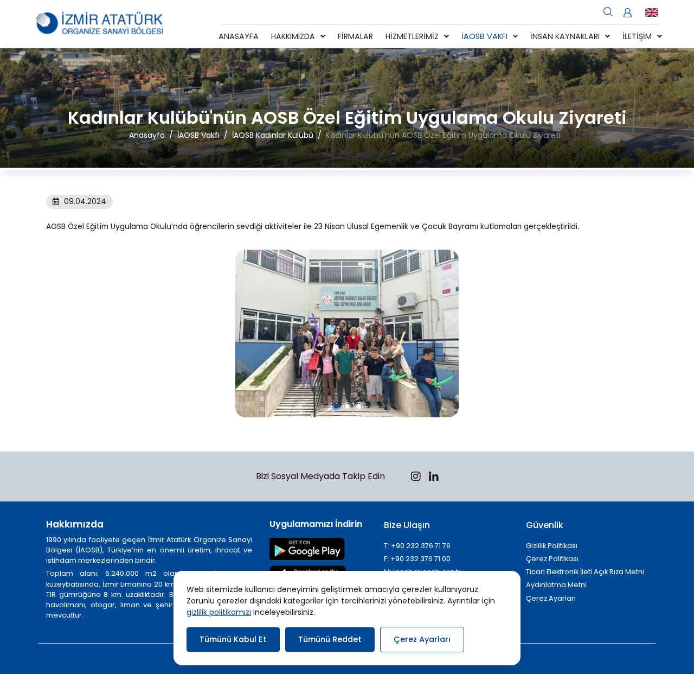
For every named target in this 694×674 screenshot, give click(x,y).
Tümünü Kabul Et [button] (233, 639)
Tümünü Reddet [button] (330, 639)
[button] (336, 406)
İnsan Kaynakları (565, 36)
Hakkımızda (293, 36)
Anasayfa (239, 36)
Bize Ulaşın (407, 525)
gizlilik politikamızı (219, 612)
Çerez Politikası (552, 558)
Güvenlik (544, 525)
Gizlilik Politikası (551, 545)
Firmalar (355, 36)
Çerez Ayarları (551, 598)
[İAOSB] (99, 24)
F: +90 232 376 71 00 (417, 558)
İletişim (637, 36)
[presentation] (53, 334)
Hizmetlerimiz (412, 36)
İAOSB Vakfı (484, 36)
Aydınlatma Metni (556, 584)
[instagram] (416, 477)
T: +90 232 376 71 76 (417, 545)
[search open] (608, 11)
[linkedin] (434, 477)
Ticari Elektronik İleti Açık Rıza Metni (585, 571)
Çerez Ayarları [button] (422, 639)
